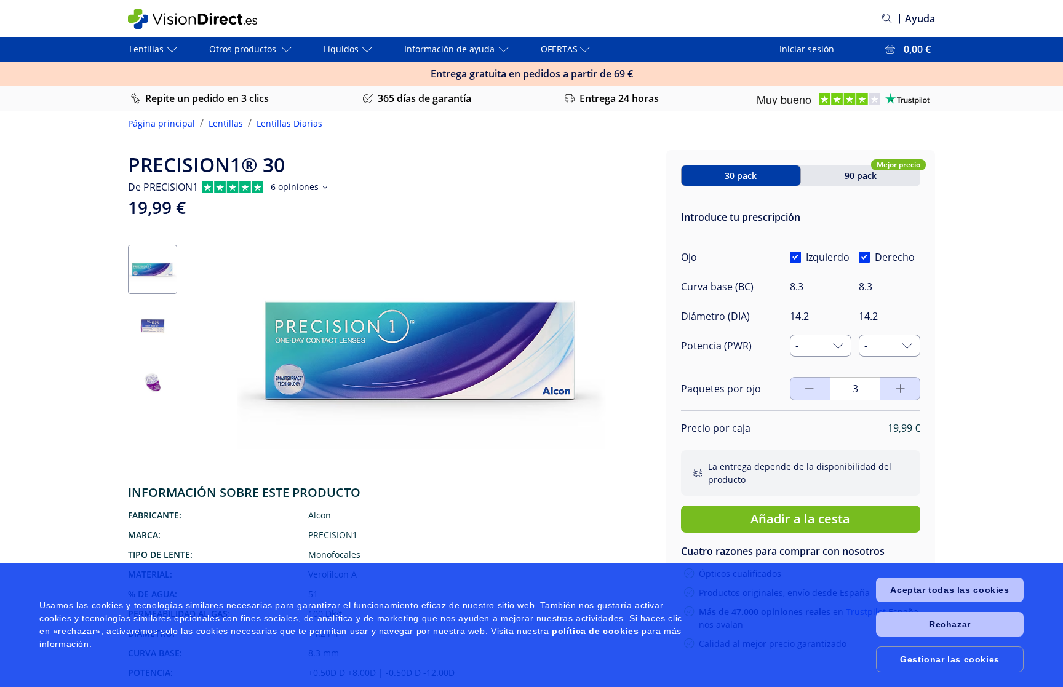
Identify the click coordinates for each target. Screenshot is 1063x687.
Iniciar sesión (806, 49)
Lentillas (226, 123)
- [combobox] (796, 345)
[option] (743, 420)
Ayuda (920, 18)
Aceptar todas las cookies (949, 590)
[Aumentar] (809, 388)
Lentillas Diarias (289, 123)
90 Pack (861, 175)
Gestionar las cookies (950, 659)
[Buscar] (887, 18)
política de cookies (595, 631)
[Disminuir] (900, 388)
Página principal (161, 123)
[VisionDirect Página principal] (201, 19)
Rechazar (950, 624)
